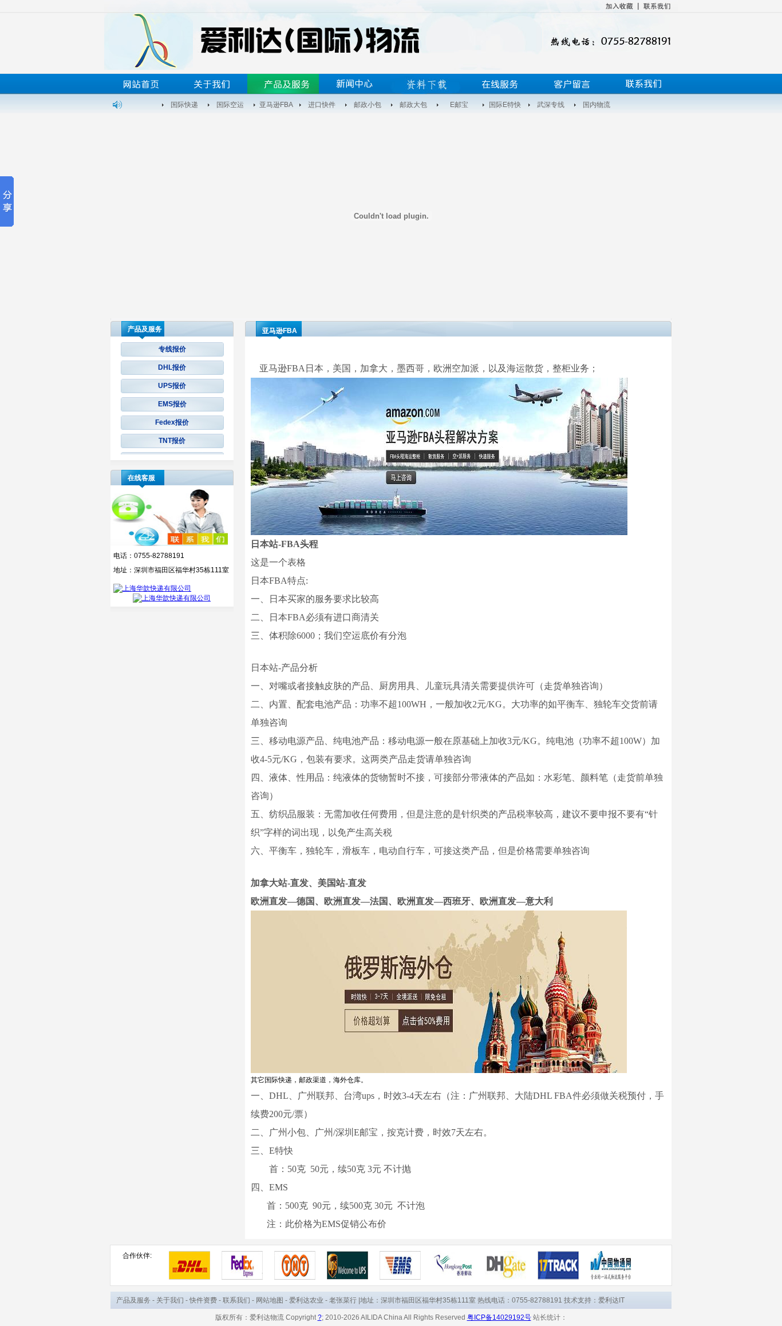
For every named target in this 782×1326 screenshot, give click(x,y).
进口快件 (321, 105)
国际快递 (184, 105)
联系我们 (236, 1300)
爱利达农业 (306, 1300)
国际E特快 (505, 105)
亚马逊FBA (276, 105)
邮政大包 (413, 105)
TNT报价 (172, 441)
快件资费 (203, 1300)
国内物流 (596, 105)
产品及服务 (133, 1300)
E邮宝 (459, 105)
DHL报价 (172, 367)
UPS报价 (172, 386)
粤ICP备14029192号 (499, 1317)
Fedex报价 (172, 422)
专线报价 (172, 349)
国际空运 (230, 105)
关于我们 (170, 1300)
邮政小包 (367, 105)
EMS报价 (172, 404)
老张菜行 (343, 1300)
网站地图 (269, 1300)
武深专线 (550, 105)
